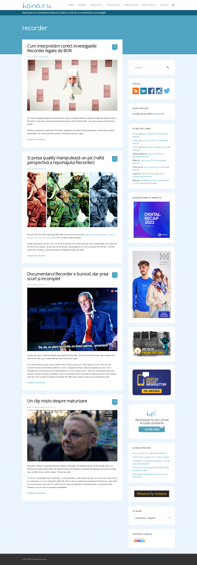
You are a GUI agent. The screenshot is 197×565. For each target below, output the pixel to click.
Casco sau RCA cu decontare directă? (149, 453)
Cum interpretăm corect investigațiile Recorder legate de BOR (61, 48)
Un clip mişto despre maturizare (57, 401)
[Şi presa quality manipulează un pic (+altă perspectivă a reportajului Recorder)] (72, 199)
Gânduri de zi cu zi (47, 407)
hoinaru (136, 134)
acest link (160, 114)
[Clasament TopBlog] (139, 542)
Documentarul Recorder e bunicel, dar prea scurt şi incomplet (67, 276)
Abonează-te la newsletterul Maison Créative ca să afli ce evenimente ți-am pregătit (64, 12)
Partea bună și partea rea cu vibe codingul (151, 457)
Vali (28, 478)
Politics (42, 169)
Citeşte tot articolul (36, 140)
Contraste (43, 57)
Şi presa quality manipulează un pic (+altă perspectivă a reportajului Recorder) (65, 160)
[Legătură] (37, 5)
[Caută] (173, 5)
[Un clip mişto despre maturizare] (72, 436)
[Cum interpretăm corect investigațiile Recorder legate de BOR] (72, 85)
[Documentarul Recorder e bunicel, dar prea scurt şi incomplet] (72, 319)
